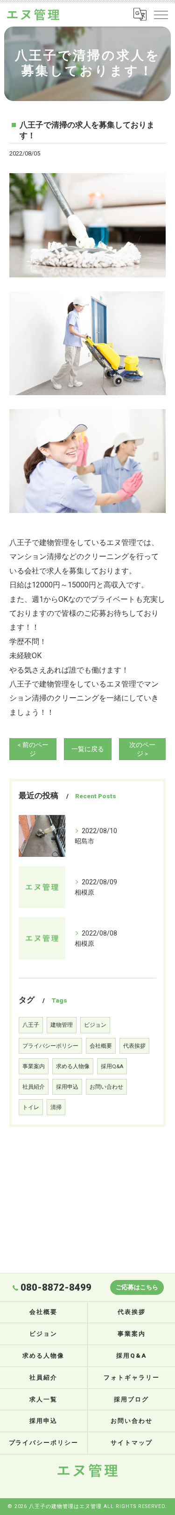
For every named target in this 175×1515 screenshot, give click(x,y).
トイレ (30, 1107)
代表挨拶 (134, 1046)
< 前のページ (33, 749)
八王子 (30, 1025)
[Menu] (160, 14)
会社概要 (101, 1046)
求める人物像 (73, 1066)
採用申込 (67, 1087)
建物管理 (61, 1025)
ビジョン (95, 1025)
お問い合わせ (106, 1087)
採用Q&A (112, 1066)
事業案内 (33, 1066)
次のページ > (142, 749)
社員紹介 (33, 1087)
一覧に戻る (87, 749)
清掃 (56, 1107)
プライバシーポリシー (50, 1046)
